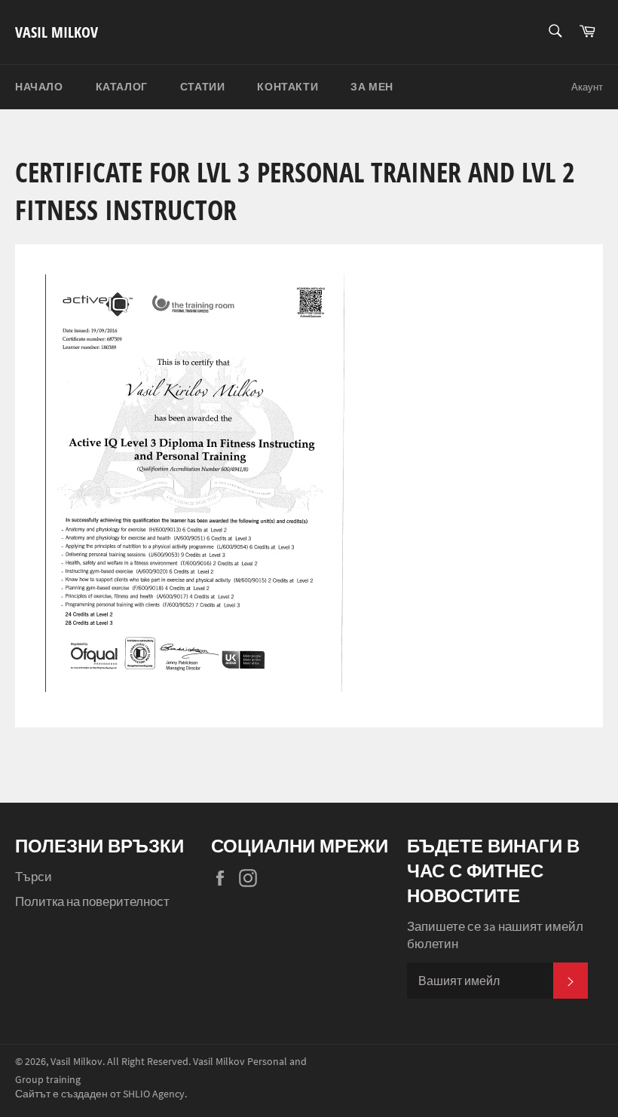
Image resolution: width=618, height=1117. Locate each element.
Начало (39, 86)
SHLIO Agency (154, 1094)
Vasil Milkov (56, 32)
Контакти (287, 86)
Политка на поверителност (92, 901)
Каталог (122, 86)
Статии (202, 86)
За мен (371, 86)
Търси (33, 876)
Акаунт (587, 87)
